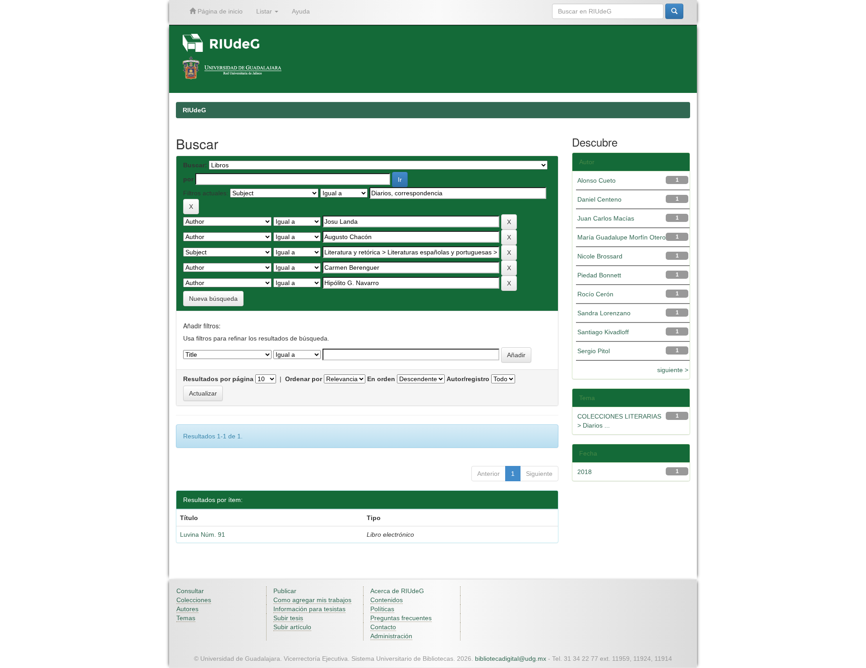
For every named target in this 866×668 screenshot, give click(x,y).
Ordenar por (303, 378)
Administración (391, 636)
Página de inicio (219, 11)
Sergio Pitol (593, 351)
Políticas (382, 609)
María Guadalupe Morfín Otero (621, 237)
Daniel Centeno (599, 199)
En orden (381, 378)
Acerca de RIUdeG (397, 590)
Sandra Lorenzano (604, 313)
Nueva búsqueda (213, 298)
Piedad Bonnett (599, 275)
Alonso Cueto (596, 180)
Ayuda (301, 11)
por (188, 179)
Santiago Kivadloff (603, 332)
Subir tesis (288, 618)
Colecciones (193, 600)
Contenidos (386, 600)
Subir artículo (292, 627)
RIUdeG (194, 110)
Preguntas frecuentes (401, 618)
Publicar (284, 590)
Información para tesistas (309, 609)
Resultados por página (218, 378)
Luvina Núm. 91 (202, 534)
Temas (185, 618)
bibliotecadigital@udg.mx (510, 658)
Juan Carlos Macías (605, 218)
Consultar (190, 590)
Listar (265, 11)
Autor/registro (468, 378)
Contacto (383, 627)
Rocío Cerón (595, 294)
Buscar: (195, 165)
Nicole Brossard (599, 256)
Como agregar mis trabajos (312, 600)
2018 (584, 471)
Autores (187, 609)
